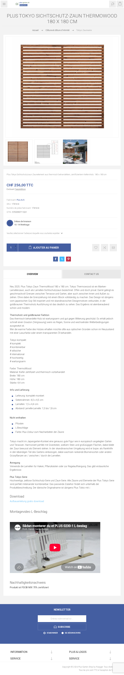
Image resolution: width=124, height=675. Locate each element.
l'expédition (20, 189)
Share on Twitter (62, 259)
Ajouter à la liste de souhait (95, 247)
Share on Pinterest (68, 259)
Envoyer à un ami (113, 247)
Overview (32, 274)
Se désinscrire (73, 633)
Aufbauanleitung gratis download (27, 501)
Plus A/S (21, 200)
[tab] (32, 274)
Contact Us (91, 274)
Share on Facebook (55, 259)
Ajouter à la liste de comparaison (104, 247)
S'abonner (52, 633)
